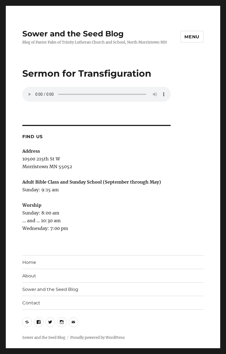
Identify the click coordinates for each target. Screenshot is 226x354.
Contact (31, 302)
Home (29, 262)
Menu (192, 36)
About (29, 275)
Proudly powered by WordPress (97, 337)
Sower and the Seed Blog (73, 33)
